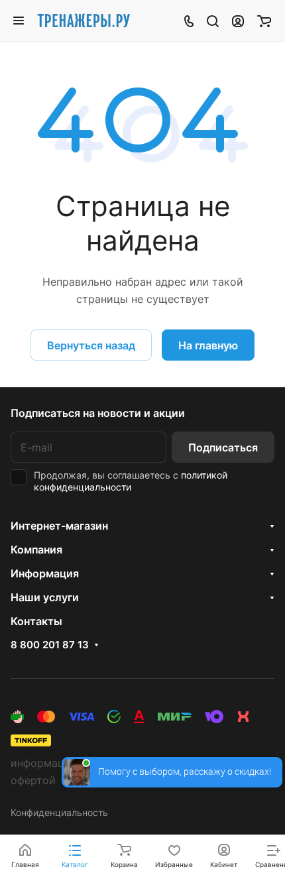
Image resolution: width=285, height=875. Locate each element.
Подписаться (223, 447)
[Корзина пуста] (264, 20)
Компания (36, 549)
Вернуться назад (91, 345)
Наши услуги (45, 597)
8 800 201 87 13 (50, 645)
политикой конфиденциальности (130, 481)
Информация (45, 573)
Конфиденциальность (59, 812)
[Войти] (238, 20)
